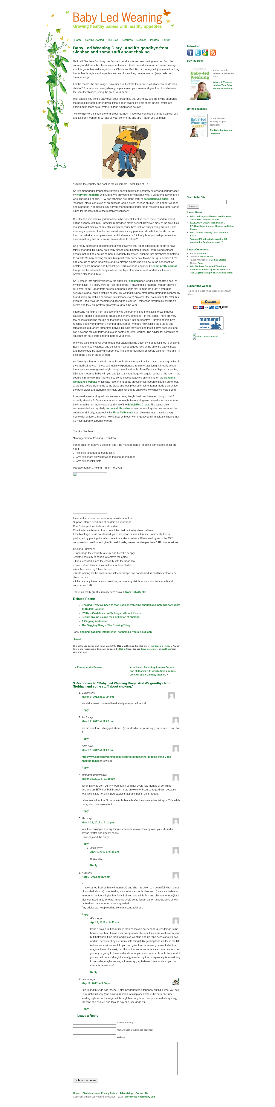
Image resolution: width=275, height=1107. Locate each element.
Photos (154, 40)
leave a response (149, 649)
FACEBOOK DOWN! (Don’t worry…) (208, 223)
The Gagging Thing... (160, 646)
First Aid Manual (123, 412)
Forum (166, 40)
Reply (85, 710)
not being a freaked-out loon (135, 631)
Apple (201, 263)
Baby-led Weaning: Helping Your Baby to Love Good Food (222, 85)
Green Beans (206, 256)
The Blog (112, 40)
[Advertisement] (214, 166)
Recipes (141, 40)
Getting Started (94, 40)
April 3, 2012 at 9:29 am (96, 876)
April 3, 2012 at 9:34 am (104, 852)
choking (134, 281)
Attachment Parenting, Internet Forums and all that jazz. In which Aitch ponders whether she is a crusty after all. (153, 671)
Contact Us (142, 1093)
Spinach (201, 253)
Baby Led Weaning (124, 20)
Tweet (77, 639)
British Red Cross (138, 404)
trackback (166, 649)
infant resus (109, 631)
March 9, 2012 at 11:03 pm (98, 750)
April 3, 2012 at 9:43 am (104, 922)
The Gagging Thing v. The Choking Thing (106, 625)
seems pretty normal (164, 266)
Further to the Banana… (90, 667)
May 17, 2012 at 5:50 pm (96, 983)
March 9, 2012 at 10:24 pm (98, 696)
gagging (96, 631)
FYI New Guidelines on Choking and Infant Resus (111, 613)
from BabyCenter (136, 592)
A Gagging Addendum (95, 621)
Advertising (126, 1093)
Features (127, 40)
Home (78, 40)
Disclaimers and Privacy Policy (99, 1093)
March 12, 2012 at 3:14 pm (98, 822)
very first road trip (88, 194)
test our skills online (118, 408)
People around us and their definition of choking (110, 617)
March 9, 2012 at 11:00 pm (98, 721)
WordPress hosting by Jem (140, 1096)
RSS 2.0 (123, 649)
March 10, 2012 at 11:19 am (98, 778)
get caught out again (156, 198)
